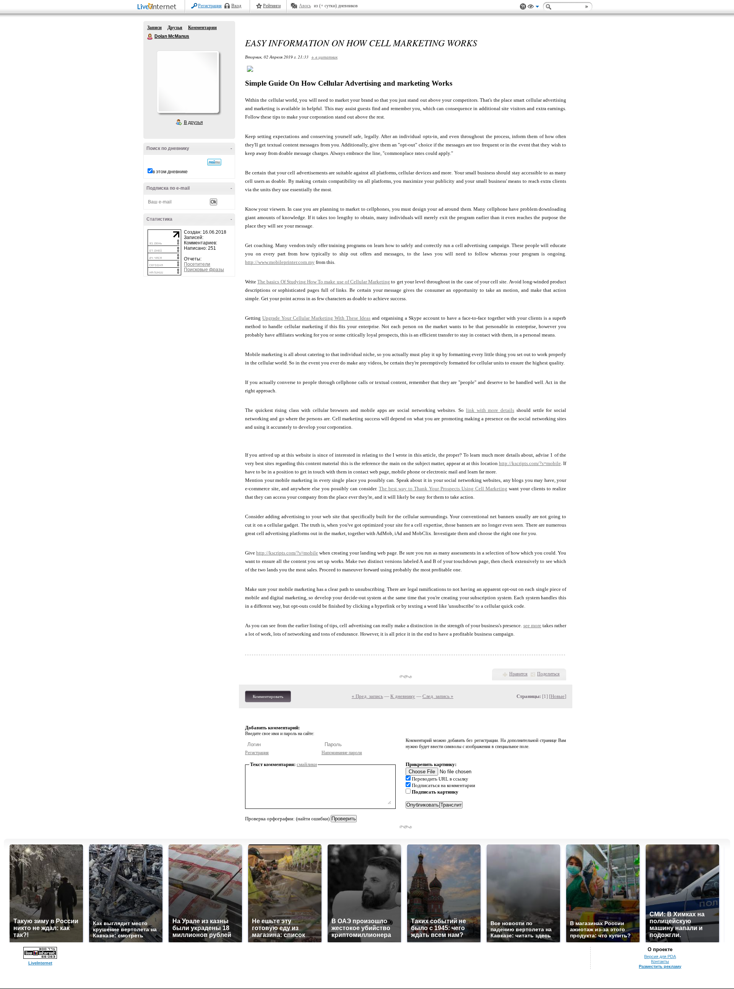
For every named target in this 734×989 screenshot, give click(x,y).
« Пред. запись (367, 696)
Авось (305, 5)
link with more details (490, 410)
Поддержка (523, 6)
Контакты (660, 961)
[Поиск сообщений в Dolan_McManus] (214, 162)
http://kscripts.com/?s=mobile (530, 463)
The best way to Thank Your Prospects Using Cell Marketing (443, 488)
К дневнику (402, 696)
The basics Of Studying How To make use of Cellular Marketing (323, 282)
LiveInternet (158, 7)
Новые (557, 696)
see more (532, 625)
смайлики (307, 764)
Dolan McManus (150, 37)
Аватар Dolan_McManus (187, 82)
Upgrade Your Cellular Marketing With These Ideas (316, 318)
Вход (236, 5)
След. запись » (437, 696)
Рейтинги (272, 5)
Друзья (174, 27)
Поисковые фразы (204, 269)
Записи (154, 27)
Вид (533, 8)
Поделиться (548, 674)
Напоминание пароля (342, 752)
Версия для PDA (660, 956)
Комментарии (202, 27)
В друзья (193, 122)
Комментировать (268, 696)
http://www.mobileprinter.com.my (280, 262)
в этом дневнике (170, 171)
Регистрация (210, 5)
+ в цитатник (324, 57)
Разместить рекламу (660, 966)
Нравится (518, 674)
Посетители (197, 264)
